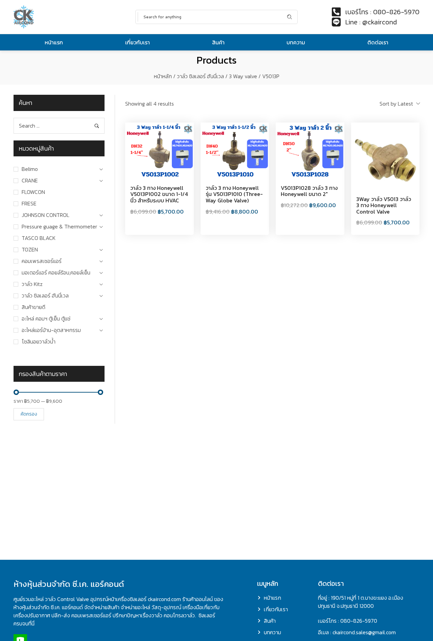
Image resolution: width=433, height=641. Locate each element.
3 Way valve (243, 76)
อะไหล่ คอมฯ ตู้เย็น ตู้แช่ (46, 318)
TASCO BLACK (38, 238)
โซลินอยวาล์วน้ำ (38, 341)
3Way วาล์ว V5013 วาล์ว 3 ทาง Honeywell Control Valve (383, 205)
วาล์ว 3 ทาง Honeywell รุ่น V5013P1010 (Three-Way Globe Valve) (234, 194)
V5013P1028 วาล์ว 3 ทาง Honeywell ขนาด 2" (309, 191)
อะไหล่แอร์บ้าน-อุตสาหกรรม (51, 330)
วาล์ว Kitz (32, 284)
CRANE (30, 180)
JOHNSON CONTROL (45, 215)
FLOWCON (33, 192)
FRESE (29, 203)
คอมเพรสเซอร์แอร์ (42, 261)
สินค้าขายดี (33, 307)
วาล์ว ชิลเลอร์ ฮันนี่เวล (200, 76)
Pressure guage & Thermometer (59, 226)
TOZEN (30, 249)
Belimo (30, 169)
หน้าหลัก (163, 76)
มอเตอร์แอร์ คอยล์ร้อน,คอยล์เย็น (56, 272)
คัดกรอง (29, 414)
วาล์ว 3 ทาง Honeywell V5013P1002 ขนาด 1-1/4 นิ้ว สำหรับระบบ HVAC (159, 194)
